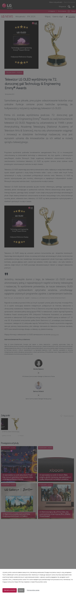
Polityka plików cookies (33, 590)
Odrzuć (21, 590)
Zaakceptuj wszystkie (9, 590)
